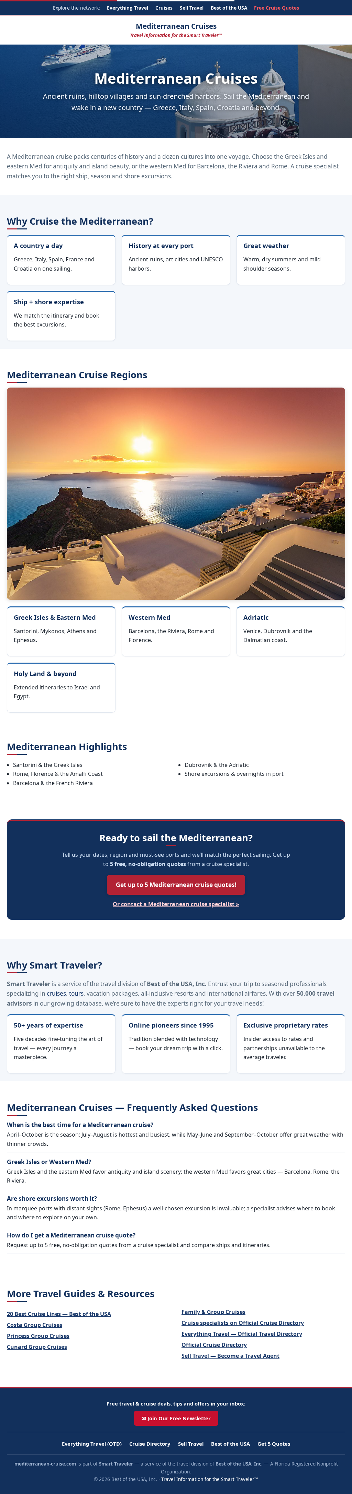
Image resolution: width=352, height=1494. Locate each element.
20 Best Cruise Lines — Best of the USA (59, 1314)
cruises (56, 993)
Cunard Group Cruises (37, 1347)
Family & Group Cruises (213, 1312)
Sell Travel (192, 7)
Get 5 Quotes (273, 1443)
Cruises (164, 7)
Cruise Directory (149, 1443)
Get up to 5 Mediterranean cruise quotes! (176, 885)
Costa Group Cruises (34, 1325)
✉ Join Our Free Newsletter (176, 1418)
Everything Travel (127, 7)
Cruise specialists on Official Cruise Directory (243, 1323)
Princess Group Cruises (38, 1336)
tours (76, 993)
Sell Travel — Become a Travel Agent (230, 1356)
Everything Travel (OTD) (92, 1443)
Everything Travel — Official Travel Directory (242, 1334)
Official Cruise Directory (214, 1345)
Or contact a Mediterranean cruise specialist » (176, 904)
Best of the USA (229, 7)
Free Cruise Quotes (276, 7)
